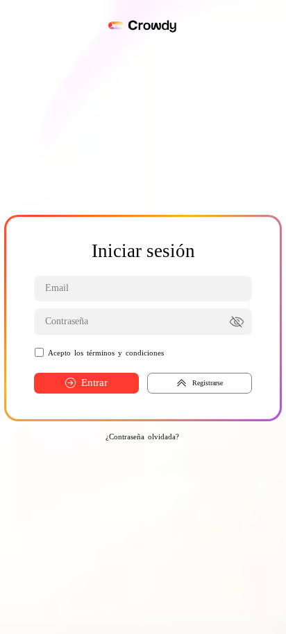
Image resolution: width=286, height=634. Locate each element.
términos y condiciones (125, 353)
